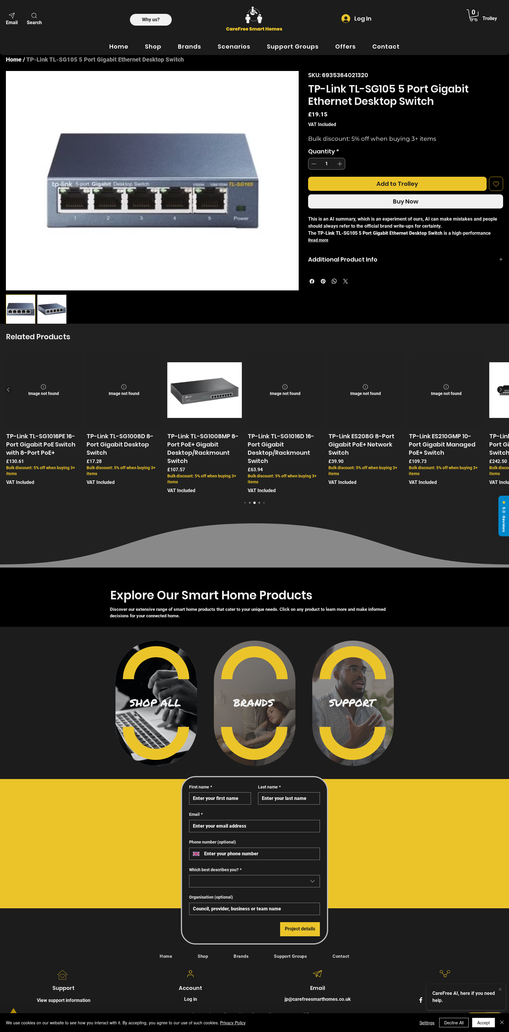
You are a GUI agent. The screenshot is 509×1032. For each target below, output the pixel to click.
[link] (474, 15)
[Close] (501, 1022)
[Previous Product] (8, 511)
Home (14, 59)
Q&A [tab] (155, 390)
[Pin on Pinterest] (323, 281)
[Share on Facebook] (311, 281)
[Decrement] (313, 163)
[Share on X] (345, 281)
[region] (156, 824)
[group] (254, 545)
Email (196, 935)
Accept (483, 1023)
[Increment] (340, 163)
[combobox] (254, 1002)
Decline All (454, 1023)
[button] (34, 18)
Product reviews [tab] (127, 390)
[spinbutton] (326, 163)
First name (200, 908)
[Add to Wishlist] (496, 184)
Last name (269, 908)
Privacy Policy (233, 1023)
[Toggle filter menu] (387, 407)
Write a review (330, 350)
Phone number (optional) (212, 963)
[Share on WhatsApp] (334, 281)
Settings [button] (426, 1023)
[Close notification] (500, 988)
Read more (318, 240)
